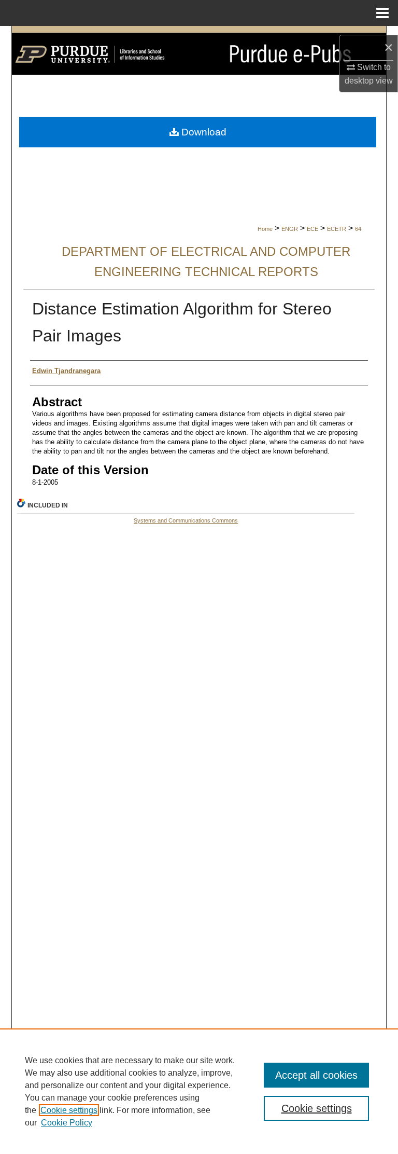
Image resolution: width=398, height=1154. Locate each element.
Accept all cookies (316, 1075)
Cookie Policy (66, 1122)
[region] (199, 1091)
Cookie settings (68, 1110)
